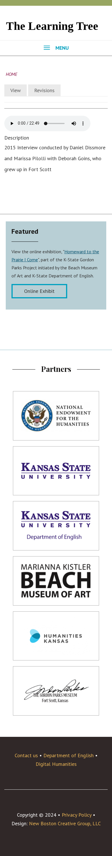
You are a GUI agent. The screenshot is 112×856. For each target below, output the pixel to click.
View (15, 90)
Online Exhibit (39, 291)
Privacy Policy (76, 814)
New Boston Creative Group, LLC (65, 823)
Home (11, 74)
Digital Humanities (56, 764)
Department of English (68, 755)
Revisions (44, 90)
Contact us (26, 755)
